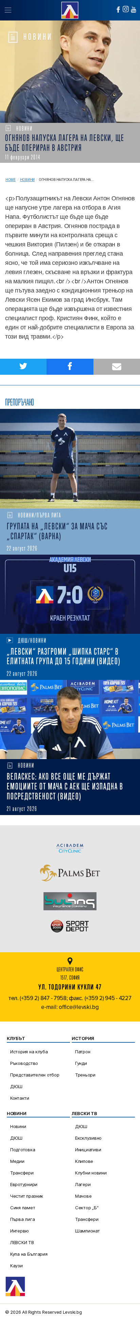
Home (10, 180)
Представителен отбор (34, 1075)
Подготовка (22, 1149)
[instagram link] (126, 9)
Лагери (82, 1184)
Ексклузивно (88, 1138)
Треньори (85, 1075)
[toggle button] (7, 10)
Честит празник (26, 1196)
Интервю (19, 1231)
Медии (17, 1161)
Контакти (19, 1098)
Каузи (16, 1265)
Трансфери (22, 1172)
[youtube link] (133, 9)
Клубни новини (91, 1172)
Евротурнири (23, 1184)
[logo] (70, 9)
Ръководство (24, 1063)
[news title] (70, 459)
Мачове (83, 1196)
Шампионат (87, 1231)
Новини (27, 180)
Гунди (81, 1063)
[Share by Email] (117, 367)
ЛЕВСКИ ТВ (22, 1242)
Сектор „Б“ (86, 1207)
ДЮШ (16, 1086)
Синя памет (22, 1207)
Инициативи (88, 1149)
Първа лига (22, 1219)
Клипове (84, 1161)
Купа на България (29, 1254)
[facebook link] (118, 9)
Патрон (82, 1051)
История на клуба (29, 1051)
